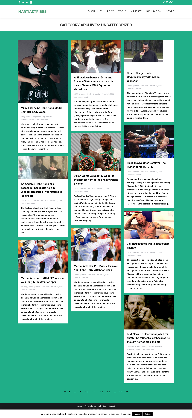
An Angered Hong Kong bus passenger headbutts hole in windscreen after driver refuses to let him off (41, 189)
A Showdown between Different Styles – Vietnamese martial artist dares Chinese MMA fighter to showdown (94, 83)
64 (121, 392)
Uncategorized (35, 117)
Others (23, 200)
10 (87, 392)
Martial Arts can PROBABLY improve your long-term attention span (42, 280)
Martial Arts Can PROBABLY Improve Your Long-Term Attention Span (96, 268)
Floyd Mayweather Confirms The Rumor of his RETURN (146, 164)
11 (94, 392)
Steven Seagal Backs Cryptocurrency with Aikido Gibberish (143, 77)
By (47, 117)
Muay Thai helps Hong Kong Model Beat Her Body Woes (41, 109)
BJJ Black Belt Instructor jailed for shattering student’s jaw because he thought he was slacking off (148, 337)
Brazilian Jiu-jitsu (133, 347)
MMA (76, 94)
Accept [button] (137, 414)
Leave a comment (41, 120)
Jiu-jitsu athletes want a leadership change (148, 245)
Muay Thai (25, 117)
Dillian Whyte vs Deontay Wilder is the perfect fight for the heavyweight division (96, 179)
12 (101, 392)
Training (24, 287)
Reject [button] (147, 414)
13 (109, 392)
